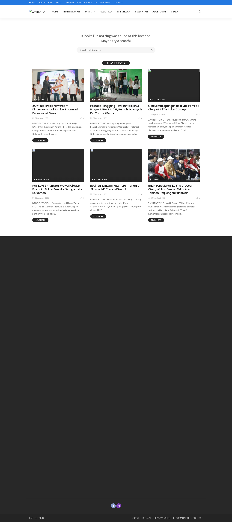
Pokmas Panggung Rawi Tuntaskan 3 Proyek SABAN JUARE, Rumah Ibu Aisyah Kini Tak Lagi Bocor (116, 109)
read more (40, 140)
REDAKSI (70, 2)
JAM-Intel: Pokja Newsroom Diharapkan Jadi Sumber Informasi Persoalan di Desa (54, 109)
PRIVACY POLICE (84, 2)
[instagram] (118, 505)
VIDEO (174, 11)
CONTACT (118, 2)
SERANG (155, 179)
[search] (200, 11)
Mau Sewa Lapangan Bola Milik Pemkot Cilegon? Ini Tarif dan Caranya (173, 107)
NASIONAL (105, 11)
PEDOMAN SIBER (102, 2)
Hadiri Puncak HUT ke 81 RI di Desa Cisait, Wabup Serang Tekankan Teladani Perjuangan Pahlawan (169, 189)
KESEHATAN (141, 11)
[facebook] (113, 505)
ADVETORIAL (159, 11)
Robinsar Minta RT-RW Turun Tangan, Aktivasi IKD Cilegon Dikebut (114, 187)
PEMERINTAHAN (71, 11)
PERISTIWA (123, 11)
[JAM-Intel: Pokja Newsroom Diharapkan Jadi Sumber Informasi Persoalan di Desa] (58, 85)
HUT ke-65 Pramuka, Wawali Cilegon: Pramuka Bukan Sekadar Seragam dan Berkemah (57, 189)
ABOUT (59, 2)
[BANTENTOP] (37, 12)
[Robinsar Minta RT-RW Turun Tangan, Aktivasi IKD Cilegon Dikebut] (116, 165)
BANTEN (88, 11)
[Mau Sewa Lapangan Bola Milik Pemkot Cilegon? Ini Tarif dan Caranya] (174, 85)
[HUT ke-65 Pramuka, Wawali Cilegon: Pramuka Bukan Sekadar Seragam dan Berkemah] (58, 165)
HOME (55, 11)
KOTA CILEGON (100, 99)
